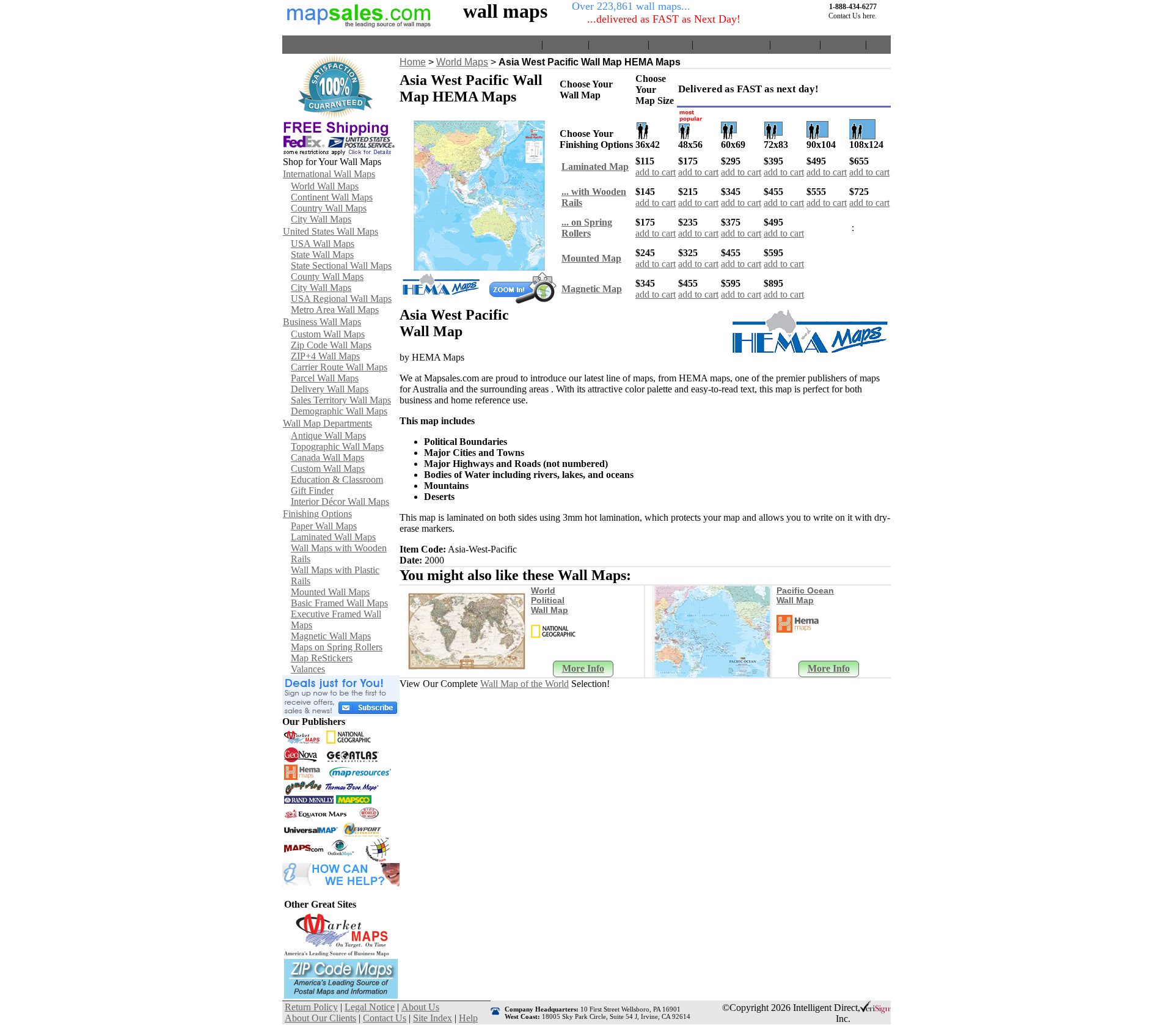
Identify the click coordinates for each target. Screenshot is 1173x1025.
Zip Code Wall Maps (331, 345)
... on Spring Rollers (586, 227)
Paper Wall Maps (324, 526)
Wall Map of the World (524, 683)
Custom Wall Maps (328, 334)
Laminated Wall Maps (333, 537)
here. (870, 16)
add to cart (655, 172)
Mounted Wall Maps (330, 592)
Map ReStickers (322, 658)
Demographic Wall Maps (339, 411)
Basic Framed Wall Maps (339, 603)
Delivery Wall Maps (329, 389)
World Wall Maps (325, 186)
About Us (670, 44)
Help (878, 44)
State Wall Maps (322, 254)
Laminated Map (595, 166)
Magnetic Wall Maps (331, 636)
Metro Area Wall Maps (335, 309)
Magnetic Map (591, 289)
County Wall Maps (327, 276)
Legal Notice (370, 1007)
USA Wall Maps (322, 243)
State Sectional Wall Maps (341, 265)
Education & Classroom (337, 479)
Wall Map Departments (327, 423)
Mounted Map (591, 258)
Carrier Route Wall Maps (339, 367)
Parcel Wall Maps (325, 378)
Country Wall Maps (329, 208)
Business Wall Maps (322, 322)
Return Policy (618, 44)
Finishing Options (317, 514)
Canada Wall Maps (327, 457)
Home (527, 44)
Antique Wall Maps (328, 435)
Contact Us (795, 44)
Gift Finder (312, 490)
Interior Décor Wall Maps (340, 501)
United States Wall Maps (330, 231)
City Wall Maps (321, 219)
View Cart (565, 44)
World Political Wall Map (549, 600)
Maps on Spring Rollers (336, 647)
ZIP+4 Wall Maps (325, 356)
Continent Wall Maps (332, 197)
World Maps (462, 62)
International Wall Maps (329, 174)
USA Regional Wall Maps (341, 298)
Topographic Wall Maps (337, 446)
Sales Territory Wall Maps (341, 400)
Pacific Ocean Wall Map (805, 595)
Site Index (843, 44)
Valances (308, 669)
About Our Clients (731, 44)
